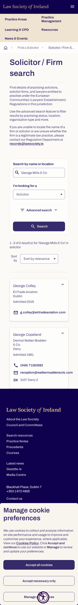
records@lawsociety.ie (26, 143)
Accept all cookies (39, 565)
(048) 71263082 (31, 365)
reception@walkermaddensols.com (46, 372)
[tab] (20, 19)
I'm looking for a (25, 185)
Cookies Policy (27, 543)
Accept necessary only (39, 581)
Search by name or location (33, 164)
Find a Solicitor (28, 47)
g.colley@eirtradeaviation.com (43, 312)
